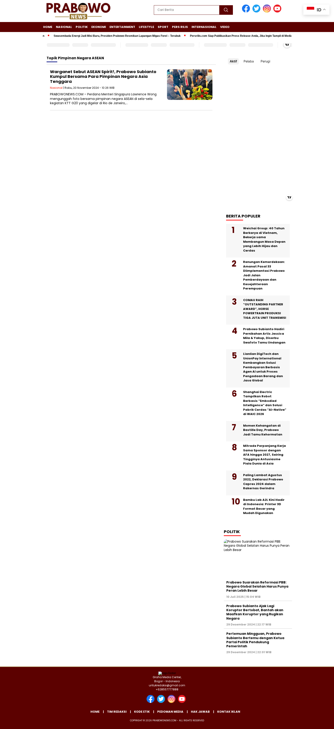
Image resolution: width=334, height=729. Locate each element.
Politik (82, 27)
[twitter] (257, 11)
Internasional (204, 27)
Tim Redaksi (117, 711)
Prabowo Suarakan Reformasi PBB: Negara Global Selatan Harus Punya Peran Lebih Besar (257, 586)
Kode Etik (142, 711)
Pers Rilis (180, 27)
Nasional (64, 27)
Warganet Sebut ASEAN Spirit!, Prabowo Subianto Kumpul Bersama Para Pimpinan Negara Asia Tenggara (103, 76)
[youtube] (278, 11)
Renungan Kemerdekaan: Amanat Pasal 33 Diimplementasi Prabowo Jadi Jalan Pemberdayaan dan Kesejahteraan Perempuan (264, 275)
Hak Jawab (200, 711)
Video (224, 27)
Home (47, 27)
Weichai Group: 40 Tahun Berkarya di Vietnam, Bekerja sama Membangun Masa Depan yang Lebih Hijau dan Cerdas (264, 239)
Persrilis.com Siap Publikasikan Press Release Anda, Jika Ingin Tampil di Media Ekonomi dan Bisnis (246, 35)
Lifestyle (146, 27)
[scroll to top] (320, 722)
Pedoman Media (170, 711)
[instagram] (267, 11)
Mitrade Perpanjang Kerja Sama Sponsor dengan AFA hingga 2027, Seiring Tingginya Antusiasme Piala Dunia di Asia (264, 455)
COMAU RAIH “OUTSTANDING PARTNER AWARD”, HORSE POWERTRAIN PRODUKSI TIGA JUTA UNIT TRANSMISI (264, 309)
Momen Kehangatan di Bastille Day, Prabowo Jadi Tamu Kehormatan (262, 430)
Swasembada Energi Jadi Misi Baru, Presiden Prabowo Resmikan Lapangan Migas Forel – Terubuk (108, 35)
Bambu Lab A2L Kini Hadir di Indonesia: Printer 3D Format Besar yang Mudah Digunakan (263, 506)
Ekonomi (98, 27)
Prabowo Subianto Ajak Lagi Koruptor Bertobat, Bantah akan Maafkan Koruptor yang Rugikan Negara (254, 612)
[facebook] (247, 11)
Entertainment (122, 27)
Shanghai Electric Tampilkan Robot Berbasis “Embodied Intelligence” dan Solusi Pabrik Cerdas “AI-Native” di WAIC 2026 (264, 403)
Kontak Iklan (228, 711)
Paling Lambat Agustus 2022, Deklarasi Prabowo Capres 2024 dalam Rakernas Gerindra (263, 482)
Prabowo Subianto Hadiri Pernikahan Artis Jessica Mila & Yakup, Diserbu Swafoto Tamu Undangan (264, 336)
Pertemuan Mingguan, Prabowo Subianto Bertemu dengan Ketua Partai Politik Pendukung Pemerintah (255, 639)
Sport (163, 27)
